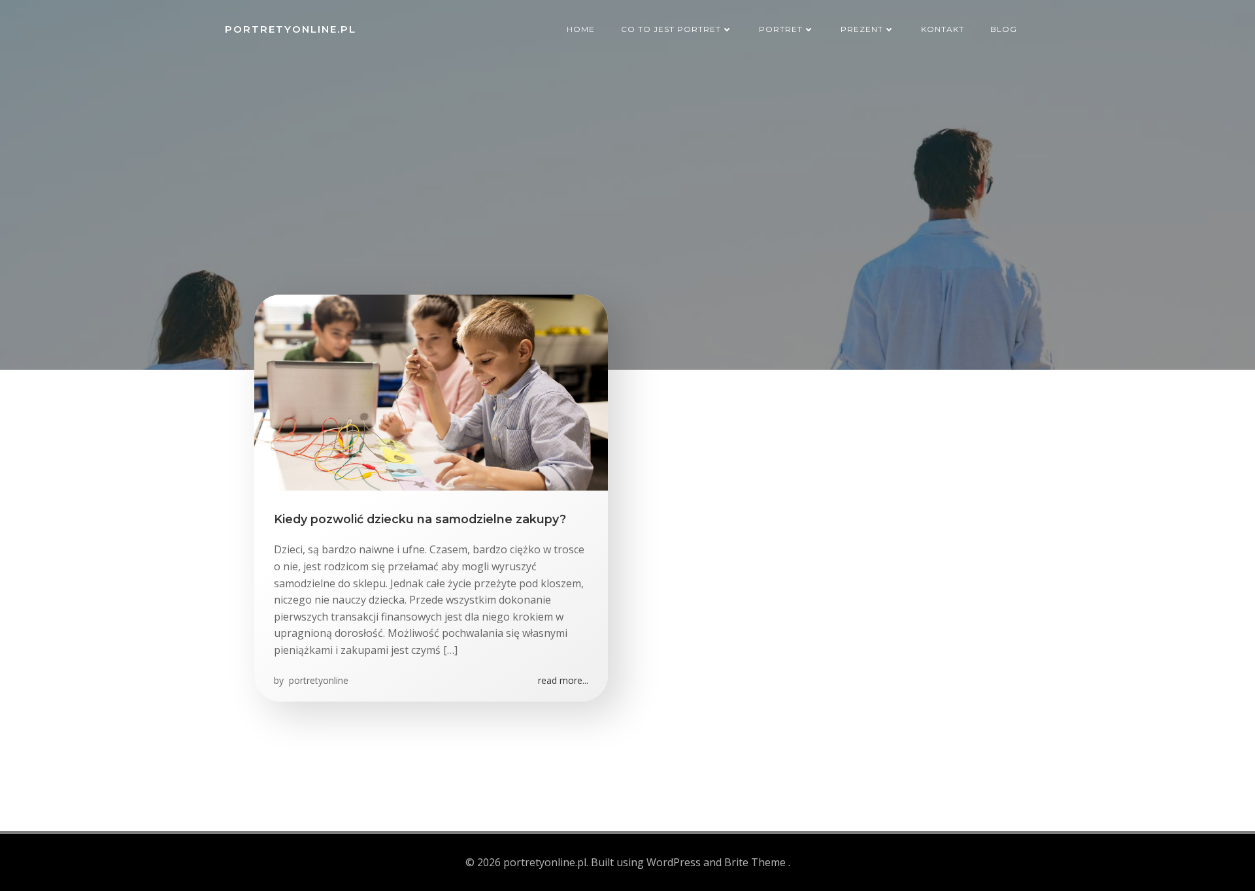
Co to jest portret (671, 29)
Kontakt (942, 29)
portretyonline (317, 680)
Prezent (862, 29)
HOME (581, 29)
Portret (781, 29)
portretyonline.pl (290, 29)
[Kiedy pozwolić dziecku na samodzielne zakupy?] (431, 391)
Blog (1003, 29)
